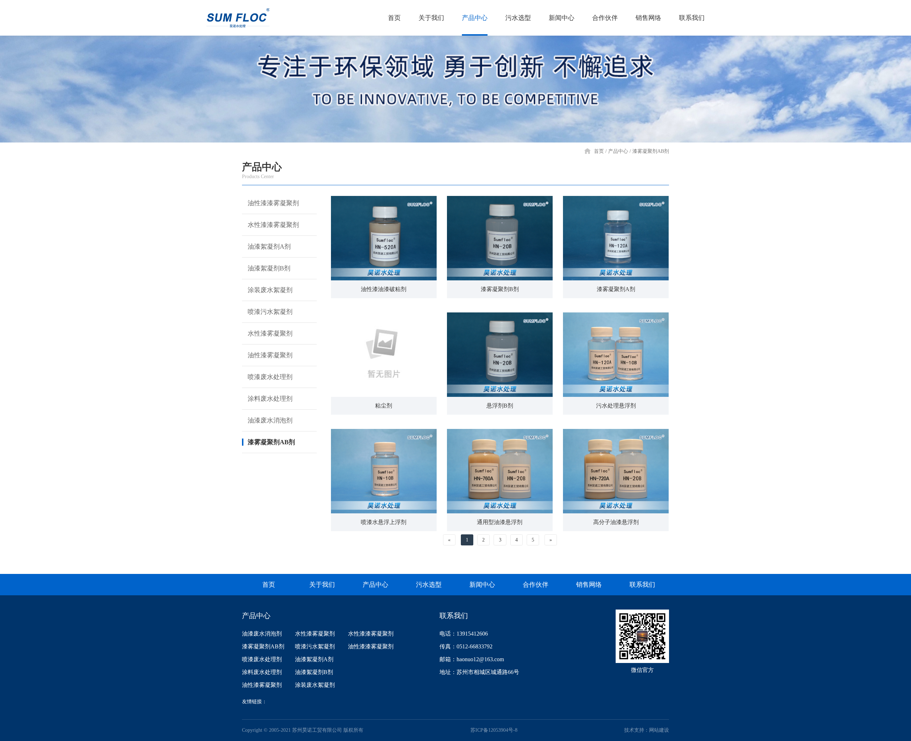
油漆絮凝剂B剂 (269, 268)
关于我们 (431, 17)
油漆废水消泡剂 (270, 420)
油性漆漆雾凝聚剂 (273, 203)
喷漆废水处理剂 (270, 376)
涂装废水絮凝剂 (270, 290)
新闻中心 (561, 17)
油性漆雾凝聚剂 (270, 355)
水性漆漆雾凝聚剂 (273, 224)
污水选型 (518, 17)
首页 (394, 17)
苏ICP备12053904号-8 (493, 730)
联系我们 (692, 17)
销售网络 (648, 17)
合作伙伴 (605, 17)
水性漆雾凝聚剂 (270, 333)
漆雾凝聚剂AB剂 (650, 151)
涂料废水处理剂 (270, 398)
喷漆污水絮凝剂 (270, 311)
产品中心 (475, 17)
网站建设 (659, 730)
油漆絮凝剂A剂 (269, 246)
